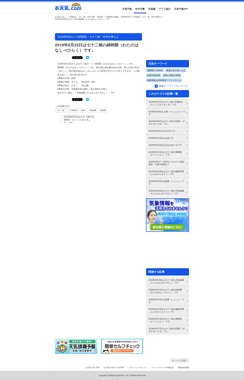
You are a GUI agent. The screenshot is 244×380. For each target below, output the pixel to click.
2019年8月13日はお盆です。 (162, 138)
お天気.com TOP (93, 367)
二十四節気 (72, 110)
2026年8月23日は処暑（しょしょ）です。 (166, 300)
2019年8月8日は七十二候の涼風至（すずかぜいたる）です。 (167, 122)
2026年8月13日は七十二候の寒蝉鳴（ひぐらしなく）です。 (165, 320)
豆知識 (151, 9)
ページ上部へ (181, 360)
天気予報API (181, 9)
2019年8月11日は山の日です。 (163, 131)
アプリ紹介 (165, 9)
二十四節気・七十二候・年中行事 (81, 17)
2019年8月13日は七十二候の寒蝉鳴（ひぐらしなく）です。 (165, 153)
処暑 (83, 110)
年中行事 (140, 9)
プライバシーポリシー (138, 367)
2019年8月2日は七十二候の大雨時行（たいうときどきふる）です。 (166, 103)
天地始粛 (92, 110)
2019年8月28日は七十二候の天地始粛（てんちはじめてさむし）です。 (166, 192)
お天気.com (68, 8)
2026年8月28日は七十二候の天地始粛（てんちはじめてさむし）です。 (166, 281)
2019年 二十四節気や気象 (107, 17)
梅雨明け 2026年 (155, 70)
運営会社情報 (183, 367)
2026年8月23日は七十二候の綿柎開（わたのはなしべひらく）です (165, 291)
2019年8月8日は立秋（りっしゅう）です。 (167, 112)
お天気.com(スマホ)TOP (114, 367)
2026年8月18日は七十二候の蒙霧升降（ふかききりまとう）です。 (166, 310)
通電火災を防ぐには (175, 70)
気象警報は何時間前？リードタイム (164, 80)
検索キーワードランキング (173, 86)
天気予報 (127, 9)
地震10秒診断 (153, 75)
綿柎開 (103, 110)
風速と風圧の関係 (171, 75)
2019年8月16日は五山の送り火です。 (166, 145)
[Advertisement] (99, 27)
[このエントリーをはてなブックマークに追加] (87, 58)
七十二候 (60, 110)
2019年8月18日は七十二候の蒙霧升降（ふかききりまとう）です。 (166, 172)
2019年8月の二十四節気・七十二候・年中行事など (141, 17)
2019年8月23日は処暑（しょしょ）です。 (166, 182)
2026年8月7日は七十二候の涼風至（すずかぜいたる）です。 (167, 329)
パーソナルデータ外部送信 (163, 367)
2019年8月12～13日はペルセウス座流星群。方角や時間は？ (166, 163)
